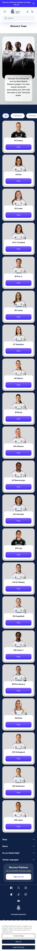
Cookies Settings (18, 936)
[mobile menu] (4, 11)
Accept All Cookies (18, 947)
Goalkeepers (17, 116)
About (5, 846)
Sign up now (19, 877)
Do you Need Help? (11, 853)
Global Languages (10, 859)
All (6, 116)
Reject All (18, 941)
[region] (18, 935)
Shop (4, 839)
